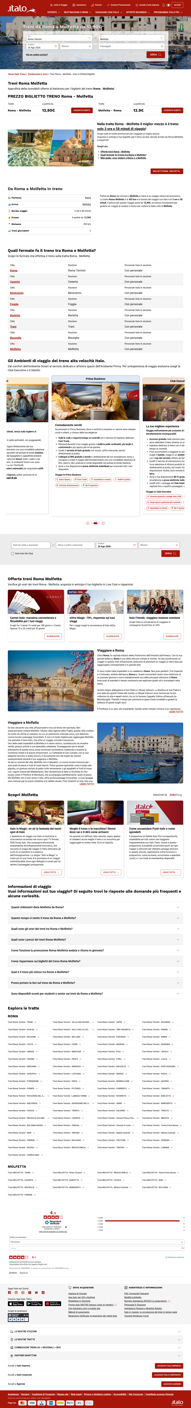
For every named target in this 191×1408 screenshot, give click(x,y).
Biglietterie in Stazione (79, 1301)
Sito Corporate (136, 1394)
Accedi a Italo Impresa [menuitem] (149, 5)
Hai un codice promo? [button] (37, 54)
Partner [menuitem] (98, 5)
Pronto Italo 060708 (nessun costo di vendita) (91, 1304)
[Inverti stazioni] (95, 38)
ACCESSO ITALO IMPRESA (170, 1366)
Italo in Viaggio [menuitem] (60, 5)
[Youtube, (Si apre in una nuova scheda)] (36, 1292)
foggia (14, 304)
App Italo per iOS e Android (81, 1297)
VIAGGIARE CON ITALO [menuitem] (107, 12)
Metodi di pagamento (78, 1312)
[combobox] (58, 39)
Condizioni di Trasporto (43, 1394)
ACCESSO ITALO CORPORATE (168, 1375)
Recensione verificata (176, 1257)
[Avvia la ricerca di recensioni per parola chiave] (183, 1248)
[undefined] (66, 1227)
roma (13, 270)
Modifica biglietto (133, 1297)
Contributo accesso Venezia (160, 1394)
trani (13, 326)
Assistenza (13, 1394)
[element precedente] (87, 523)
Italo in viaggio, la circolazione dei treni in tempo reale (150, 1312)
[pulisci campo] (89, 38)
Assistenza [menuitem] (81, 5)
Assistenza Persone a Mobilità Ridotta (143, 1308)
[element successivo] (103, 523)
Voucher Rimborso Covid (136, 1316)
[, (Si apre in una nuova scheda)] (16, 1292)
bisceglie (15, 337)
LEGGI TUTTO (176, 711)
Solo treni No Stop (24, 553)
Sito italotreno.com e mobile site (84, 1308)
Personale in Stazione (135, 1304)
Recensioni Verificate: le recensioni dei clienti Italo (92, 1316)
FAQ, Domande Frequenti (136, 1293)
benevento (16, 293)
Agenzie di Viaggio (77, 1293)
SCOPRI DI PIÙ (54, 637)
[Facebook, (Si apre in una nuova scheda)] (9, 1292)
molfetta (15, 349)
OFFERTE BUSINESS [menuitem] (136, 12)
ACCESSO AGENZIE (173, 1384)
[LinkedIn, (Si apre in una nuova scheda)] (23, 1292)
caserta (15, 281)
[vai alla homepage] (22, 8)
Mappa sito (63, 1394)
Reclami (25, 1394)
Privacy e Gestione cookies (97, 1394)
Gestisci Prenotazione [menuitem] (120, 5)
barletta (15, 315)
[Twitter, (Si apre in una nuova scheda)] (29, 1292)
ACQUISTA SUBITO (83, 111)
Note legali (76, 1394)
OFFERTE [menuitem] (52, 12)
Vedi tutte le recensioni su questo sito (53, 1232)
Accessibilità (120, 1394)
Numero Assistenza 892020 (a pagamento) (145, 1301)
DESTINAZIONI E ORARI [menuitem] (76, 12)
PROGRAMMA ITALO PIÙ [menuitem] (166, 12)
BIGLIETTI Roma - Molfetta (166, 171)
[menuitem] (163, 5)
